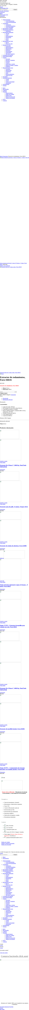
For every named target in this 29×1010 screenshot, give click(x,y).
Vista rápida (2, 462)
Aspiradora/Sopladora (10, 26)
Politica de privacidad (6, 844)
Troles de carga (9, 75)
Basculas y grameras (10, 60)
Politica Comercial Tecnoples (7, 843)
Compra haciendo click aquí (14, 956)
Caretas (7, 79)
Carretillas (8, 69)
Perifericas (8, 50)
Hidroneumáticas (9, 47)
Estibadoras (8, 71)
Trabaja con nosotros (10, 98)
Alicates (7, 33)
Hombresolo (8, 37)
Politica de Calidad (5, 842)
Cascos (7, 80)
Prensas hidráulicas (10, 74)
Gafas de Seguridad (10, 81)
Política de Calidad (10, 94)
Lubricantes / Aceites (10, 64)
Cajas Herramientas (10, 21)
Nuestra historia (9, 93)
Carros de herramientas (11, 22)
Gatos (7, 72)
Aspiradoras (8, 24)
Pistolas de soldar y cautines (12, 65)
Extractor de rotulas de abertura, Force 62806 (13, 546)
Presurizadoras (9, 51)
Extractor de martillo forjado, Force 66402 (12, 729)
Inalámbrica (8, 31)
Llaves (7, 38)
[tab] (16, 398)
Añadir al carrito (4, 393)
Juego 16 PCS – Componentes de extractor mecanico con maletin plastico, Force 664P (12, 768)
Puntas (7, 40)
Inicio (1, 156)
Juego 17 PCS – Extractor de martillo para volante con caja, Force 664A (12, 626)
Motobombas (8, 48)
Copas (7, 34)
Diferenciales (8, 70)
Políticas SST (9, 95)
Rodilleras (8, 66)
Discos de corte (9, 43)
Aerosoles (8, 59)
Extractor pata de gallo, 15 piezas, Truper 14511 (14, 506)
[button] (3, 461)
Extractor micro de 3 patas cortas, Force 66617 (10, 372)
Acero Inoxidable (9, 27)
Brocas (7, 42)
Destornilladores (9, 36)
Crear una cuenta (4, 952)
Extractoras (8, 46)
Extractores (5, 156)
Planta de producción (10, 96)
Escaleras (8, 61)
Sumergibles (8, 52)
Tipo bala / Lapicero (10, 53)
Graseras (8, 62)
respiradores (8, 83)
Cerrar (1, 853)
